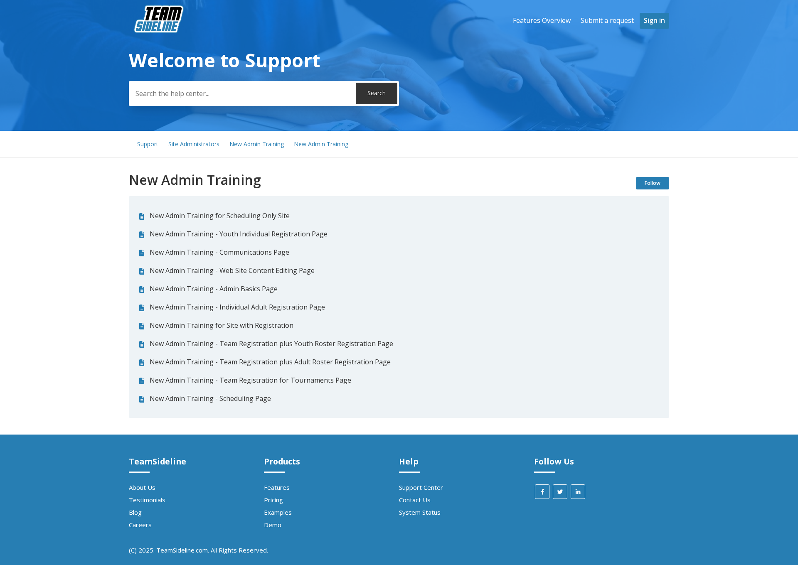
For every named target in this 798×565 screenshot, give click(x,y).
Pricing (273, 500)
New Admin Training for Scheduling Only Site (220, 215)
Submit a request (607, 20)
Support (147, 144)
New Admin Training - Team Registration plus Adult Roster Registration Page (270, 361)
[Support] (160, 48)
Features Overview (542, 20)
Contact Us (415, 500)
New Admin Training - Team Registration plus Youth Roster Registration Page (271, 343)
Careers (140, 525)
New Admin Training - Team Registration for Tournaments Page (250, 380)
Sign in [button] (654, 20)
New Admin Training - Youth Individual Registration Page (239, 233)
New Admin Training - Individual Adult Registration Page (237, 307)
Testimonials (147, 500)
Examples (278, 512)
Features (277, 487)
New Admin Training (256, 144)
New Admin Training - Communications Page (219, 252)
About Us (142, 487)
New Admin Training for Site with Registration (221, 325)
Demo (272, 525)
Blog (135, 512)
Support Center (421, 487)
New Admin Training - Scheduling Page (210, 398)
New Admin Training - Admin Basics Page (214, 288)
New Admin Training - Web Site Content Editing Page (232, 270)
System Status (420, 512)
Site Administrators (193, 144)
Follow (652, 183)
